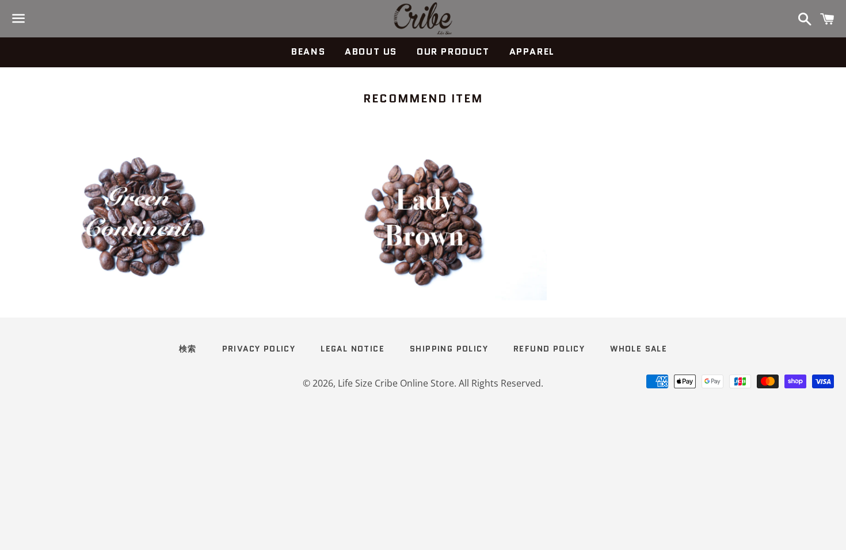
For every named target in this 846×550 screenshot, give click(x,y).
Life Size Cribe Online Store (396, 383)
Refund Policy (549, 348)
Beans (308, 51)
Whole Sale (638, 348)
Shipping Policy (449, 348)
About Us (371, 51)
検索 (188, 348)
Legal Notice (352, 348)
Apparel (532, 51)
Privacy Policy (259, 348)
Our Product (453, 51)
